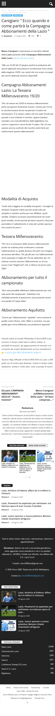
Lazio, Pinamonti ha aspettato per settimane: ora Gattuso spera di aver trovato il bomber (27, 467)
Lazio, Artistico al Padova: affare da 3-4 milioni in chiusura (9, 465)
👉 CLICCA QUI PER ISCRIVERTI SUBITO (21, 352)
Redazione (8, 36)
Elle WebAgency (42, 569)
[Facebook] (4, 43)
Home (3, 10)
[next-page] (29, 477)
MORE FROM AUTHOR (37, 445)
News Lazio (18, 15)
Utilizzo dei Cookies (20, 687)
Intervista (5, 656)
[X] (11, 43)
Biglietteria (12, 10)
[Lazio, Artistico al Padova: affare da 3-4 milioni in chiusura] (9, 456)
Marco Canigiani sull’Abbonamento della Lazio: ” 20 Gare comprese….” (42, 395)
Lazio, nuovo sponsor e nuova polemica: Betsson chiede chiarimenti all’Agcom (44, 467)
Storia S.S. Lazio (8, 669)
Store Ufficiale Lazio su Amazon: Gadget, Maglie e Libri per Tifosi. (27, 694)
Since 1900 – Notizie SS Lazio (27, 691)
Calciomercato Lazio (10, 651)
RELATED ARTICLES (17, 445)
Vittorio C (5, 497)
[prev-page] (25, 477)
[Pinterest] (18, 43)
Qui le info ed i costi (23, 58)
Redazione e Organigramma (21, 698)
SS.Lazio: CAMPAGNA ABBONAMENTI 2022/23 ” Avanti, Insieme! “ (12, 395)
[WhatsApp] (25, 43)
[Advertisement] (27, 164)
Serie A (4, 660)
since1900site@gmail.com (31, 563)
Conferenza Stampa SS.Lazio (14, 664)
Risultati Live (39, 698)
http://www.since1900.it (27, 411)
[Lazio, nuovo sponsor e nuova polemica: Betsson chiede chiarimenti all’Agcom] (45, 456)
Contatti (46, 687)
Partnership (35, 687)
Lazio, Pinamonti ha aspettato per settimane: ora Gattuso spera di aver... (35, 609)
